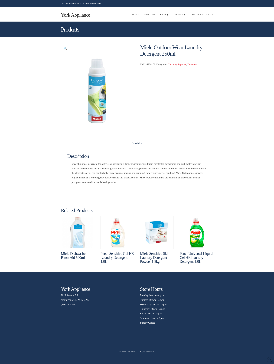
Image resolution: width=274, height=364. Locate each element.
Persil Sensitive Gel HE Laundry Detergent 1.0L (117, 257)
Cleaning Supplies (177, 64)
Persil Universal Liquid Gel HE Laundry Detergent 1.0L (196, 257)
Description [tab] (137, 143)
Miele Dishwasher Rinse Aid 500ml (74, 255)
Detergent (192, 64)
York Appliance (75, 14)
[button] (65, 48)
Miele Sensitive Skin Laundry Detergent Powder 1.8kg (154, 257)
